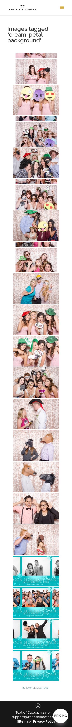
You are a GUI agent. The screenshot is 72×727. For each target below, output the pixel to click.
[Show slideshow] (36, 687)
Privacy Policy (44, 721)
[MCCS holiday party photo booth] (36, 571)
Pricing (60, 715)
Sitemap (24, 721)
